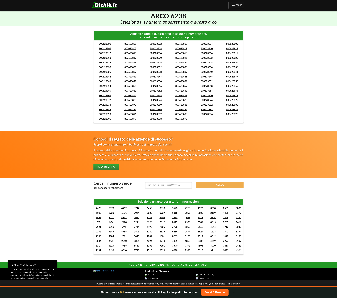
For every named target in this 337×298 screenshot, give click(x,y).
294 (124, 227)
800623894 (207, 114)
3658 (111, 250)
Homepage (236, 5)
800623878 (105, 105)
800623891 (130, 114)
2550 (124, 241)
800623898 (156, 119)
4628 (98, 208)
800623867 (130, 95)
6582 (200, 222)
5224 (213, 217)
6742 (136, 208)
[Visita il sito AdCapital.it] (117, 271)
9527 (200, 217)
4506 (200, 246)
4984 (111, 236)
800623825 (130, 63)
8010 (124, 250)
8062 (213, 236)
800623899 (181, 119)
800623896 (105, 119)
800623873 (130, 100)
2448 (238, 246)
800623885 (130, 109)
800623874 (156, 100)
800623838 (156, 72)
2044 (136, 213)
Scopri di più (106, 166)
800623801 (130, 44)
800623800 (105, 44)
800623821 (181, 58)
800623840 (207, 72)
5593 (174, 208)
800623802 (156, 44)
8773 (162, 241)
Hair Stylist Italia (153, 278)
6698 (174, 250)
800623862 (156, 91)
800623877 (232, 100)
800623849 (130, 81)
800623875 (181, 100)
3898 (136, 236)
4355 (174, 241)
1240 (149, 232)
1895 (174, 217)
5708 (162, 217)
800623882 (207, 105)
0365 (213, 222)
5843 (111, 232)
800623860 (105, 91)
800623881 (181, 105)
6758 (124, 246)
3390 (174, 246)
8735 (174, 236)
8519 (174, 222)
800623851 (181, 81)
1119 (98, 246)
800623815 (181, 53)
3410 (225, 246)
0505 (225, 208)
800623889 (232, 109)
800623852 (207, 81)
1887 (149, 236)
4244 (213, 227)
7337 (200, 241)
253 (98, 222)
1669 (238, 222)
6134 (238, 217)
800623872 (105, 100)
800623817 (232, 53)
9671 (124, 236)
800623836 (105, 72)
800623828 (207, 63)
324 (111, 222)
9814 (200, 236)
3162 (213, 250)
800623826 (156, 63)
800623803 (181, 44)
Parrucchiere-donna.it (155, 275)
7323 (187, 250)
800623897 (130, 119)
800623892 (156, 114)
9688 (200, 213)
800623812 (105, 53)
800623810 (207, 48)
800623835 (232, 67)
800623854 (105, 86)
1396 (200, 208)
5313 (200, 250)
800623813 (130, 53)
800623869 (181, 95)
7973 (187, 208)
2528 (162, 250)
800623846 (207, 77)
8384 (136, 241)
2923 (111, 213)
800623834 (207, 67)
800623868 (156, 95)
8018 (162, 208)
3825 (111, 246)
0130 (238, 236)
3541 (225, 232)
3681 (136, 217)
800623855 (130, 86)
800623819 (130, 58)
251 (111, 241)
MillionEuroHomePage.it (207, 275)
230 (188, 217)
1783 (149, 246)
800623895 (232, 114)
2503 (187, 222)
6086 (238, 208)
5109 (238, 241)
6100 (98, 213)
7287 (98, 250)
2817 (162, 222)
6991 (124, 213)
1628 (225, 236)
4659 (213, 241)
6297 (225, 241)
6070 (111, 208)
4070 (213, 246)
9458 (174, 232)
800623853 (232, 81)
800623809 (181, 48)
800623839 (181, 72)
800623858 (207, 86)
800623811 (232, 48)
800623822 (207, 58)
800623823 (232, 58)
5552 (200, 227)
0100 (187, 236)
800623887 (181, 109)
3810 (111, 227)
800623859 (232, 86)
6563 (136, 246)
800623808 (156, 48)
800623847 (232, 77)
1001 (162, 236)
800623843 (130, 77)
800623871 (232, 95)
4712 (225, 227)
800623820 (156, 58)
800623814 (156, 53)
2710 (149, 250)
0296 (136, 222)
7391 (162, 246)
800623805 (232, 44)
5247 (238, 227)
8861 (187, 213)
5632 (149, 213)
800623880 (156, 105)
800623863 (181, 91)
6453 (149, 208)
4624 (149, 241)
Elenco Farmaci (204, 278)
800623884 (105, 109)
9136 (162, 227)
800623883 (232, 105)
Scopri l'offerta (215, 292)
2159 (213, 213)
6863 (187, 241)
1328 (149, 217)
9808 (136, 232)
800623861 (130, 91)
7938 (98, 236)
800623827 (181, 63)
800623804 (207, 44)
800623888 (207, 109)
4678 (162, 232)
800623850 (156, 81)
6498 (149, 227)
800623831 (130, 67)
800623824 (105, 63)
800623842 (105, 77)
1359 (225, 217)
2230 (111, 217)
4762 (124, 217)
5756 (124, 232)
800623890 (105, 114)
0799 (238, 213)
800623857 (181, 86)
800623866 (105, 95)
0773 (98, 232)
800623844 (156, 77)
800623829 (232, 63)
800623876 (207, 100)
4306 (238, 250)
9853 (98, 217)
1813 (213, 232)
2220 (124, 222)
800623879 (130, 105)
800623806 (105, 48)
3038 (213, 208)
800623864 (207, 91)
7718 (136, 250)
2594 (187, 232)
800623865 (232, 91)
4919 (124, 208)
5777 (238, 232)
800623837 (130, 72)
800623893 (181, 114)
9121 (98, 227)
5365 (187, 227)
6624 (200, 232)
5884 (98, 241)
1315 (174, 213)
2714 (136, 227)
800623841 (232, 72)
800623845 (181, 77)
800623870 (207, 95)
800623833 (181, 67)
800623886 (156, 109)
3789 (225, 222)
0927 (162, 213)
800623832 (156, 67)
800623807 (130, 48)
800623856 (156, 86)
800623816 (207, 53)
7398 (187, 246)
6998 (174, 227)
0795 (149, 222)
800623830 (105, 67)
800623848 (105, 81)
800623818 (105, 58)
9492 (225, 250)
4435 (225, 213)
